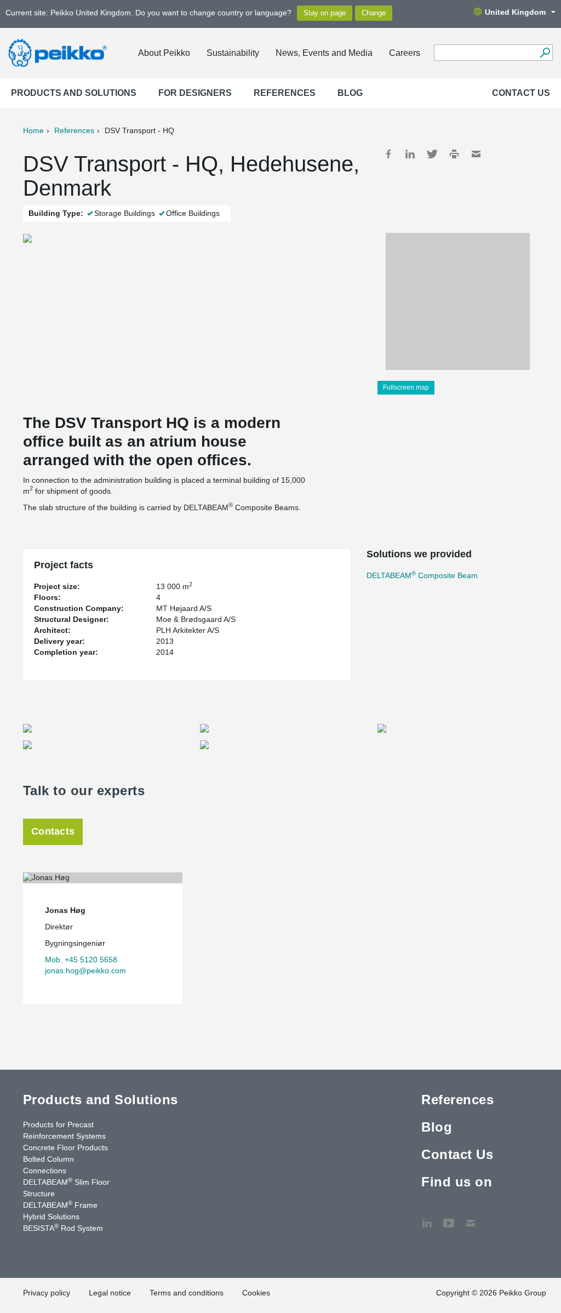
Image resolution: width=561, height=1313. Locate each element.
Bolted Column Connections (48, 1165)
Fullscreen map (406, 387)
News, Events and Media (324, 53)
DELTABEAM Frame (60, 1204)
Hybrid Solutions (51, 1216)
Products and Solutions (73, 93)
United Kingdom (515, 12)
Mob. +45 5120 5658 (81, 959)
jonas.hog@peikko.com (85, 970)
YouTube (448, 1217)
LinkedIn (410, 154)
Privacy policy (46, 1292)
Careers (404, 53)
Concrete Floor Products (65, 1147)
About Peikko (164, 53)
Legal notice (110, 1292)
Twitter (432, 154)
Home (33, 130)
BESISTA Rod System (63, 1227)
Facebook (388, 154)
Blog (350, 93)
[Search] (545, 52)
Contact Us (521, 93)
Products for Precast (58, 1124)
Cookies (256, 1292)
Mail (476, 154)
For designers (195, 93)
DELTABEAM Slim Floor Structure (66, 1187)
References (285, 93)
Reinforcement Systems (64, 1136)
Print (454, 154)
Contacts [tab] (53, 831)
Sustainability (233, 53)
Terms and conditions (187, 1292)
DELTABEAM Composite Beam (422, 575)
